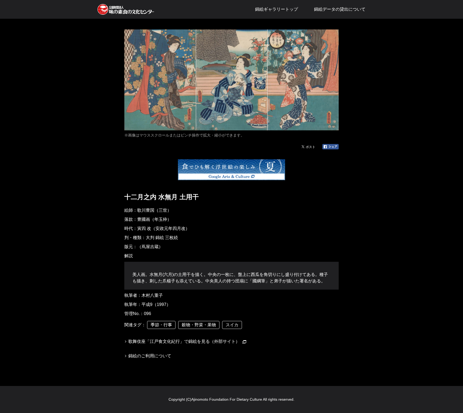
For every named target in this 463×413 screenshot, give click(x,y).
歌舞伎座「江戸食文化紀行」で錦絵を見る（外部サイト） (184, 341)
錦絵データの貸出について (339, 9)
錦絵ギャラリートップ (276, 9)
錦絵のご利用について (149, 356)
